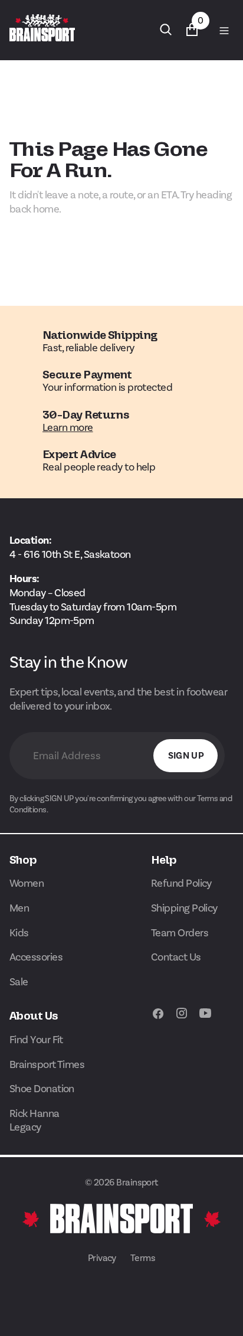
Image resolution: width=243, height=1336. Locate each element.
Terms (142, 1257)
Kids (19, 932)
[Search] (166, 29)
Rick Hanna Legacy (34, 1120)
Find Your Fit (36, 1039)
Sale (18, 981)
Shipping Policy (184, 907)
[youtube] (205, 1019)
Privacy (102, 1257)
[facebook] (158, 1019)
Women (26, 883)
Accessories (36, 956)
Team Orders (179, 932)
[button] (223, 29)
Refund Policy (181, 883)
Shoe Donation (41, 1088)
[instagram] (182, 1019)
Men (19, 907)
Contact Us (176, 956)
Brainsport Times (46, 1064)
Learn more (67, 427)
